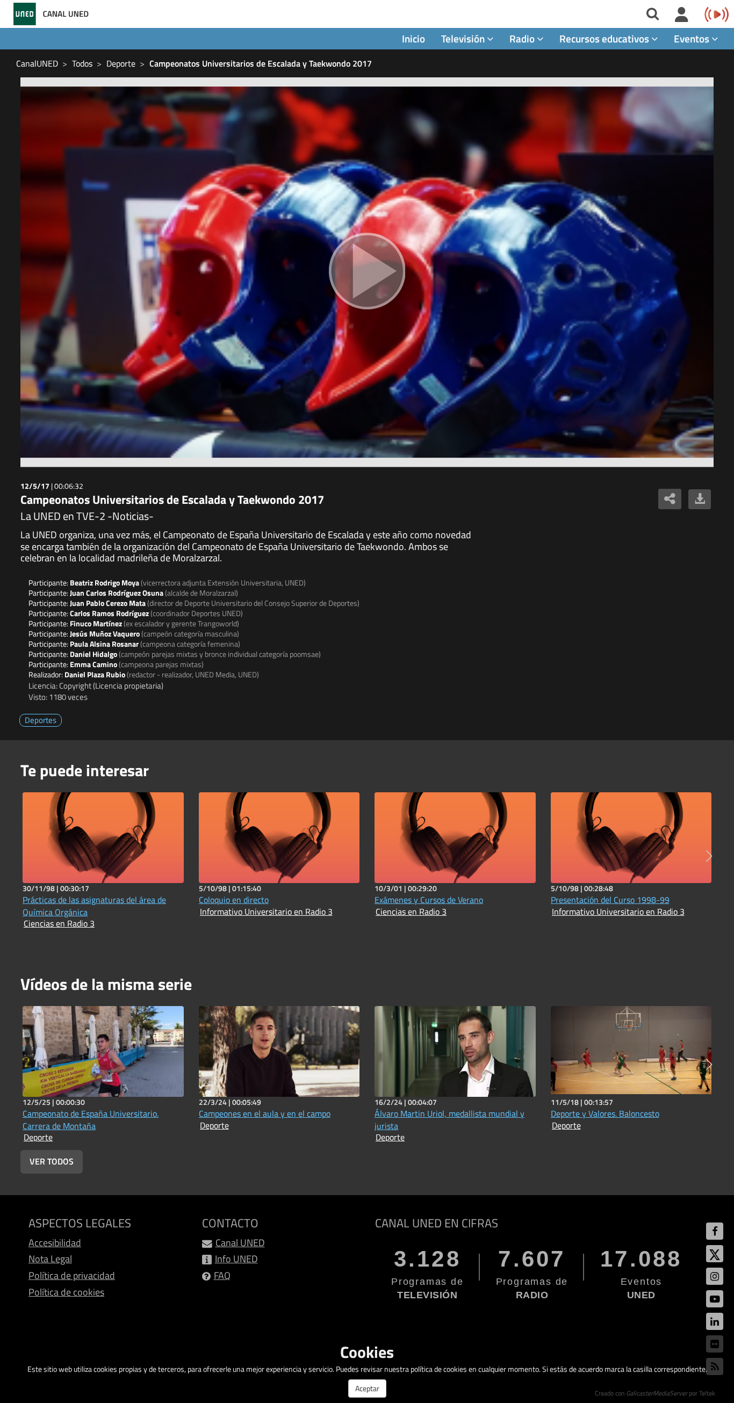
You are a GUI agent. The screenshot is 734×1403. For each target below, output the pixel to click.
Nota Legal (50, 1259)
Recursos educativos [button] (605, 38)
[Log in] (681, 15)
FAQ (222, 1275)
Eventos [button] (692, 38)
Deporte (120, 63)
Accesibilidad (54, 1242)
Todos (82, 63)
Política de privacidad (71, 1275)
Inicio (413, 38)
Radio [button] (523, 38)
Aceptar (367, 1388)
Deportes (40, 720)
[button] (709, 856)
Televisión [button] (464, 38)
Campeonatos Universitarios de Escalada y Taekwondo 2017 (260, 63)
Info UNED (236, 1259)
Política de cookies (66, 1292)
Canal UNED (240, 1242)
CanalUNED (37, 63)
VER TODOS (52, 1161)
